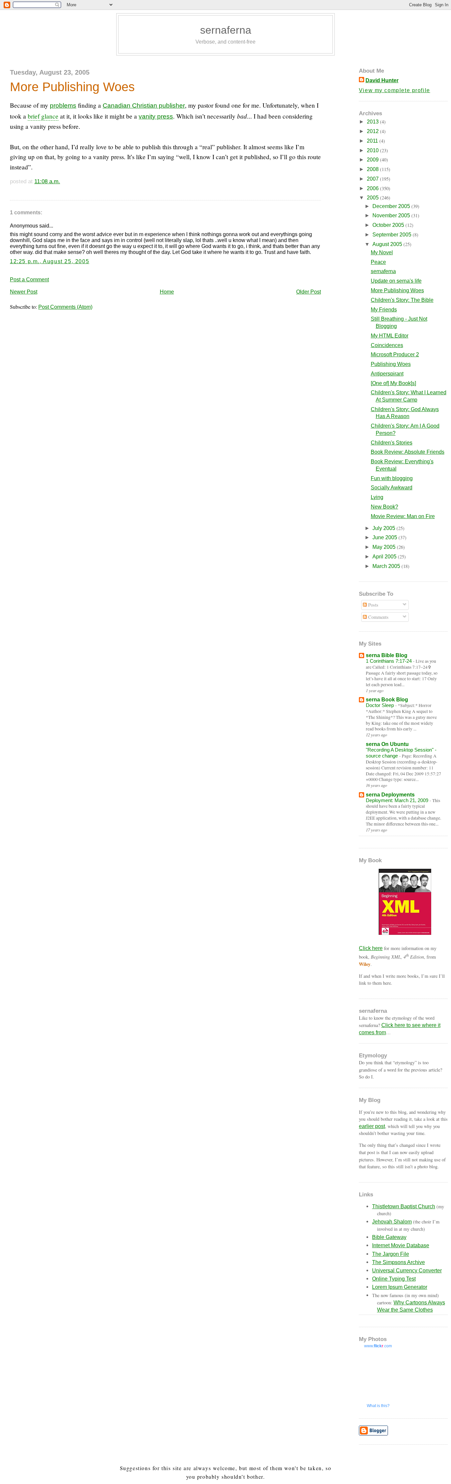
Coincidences (387, 345)
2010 (373, 150)
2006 (373, 188)
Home (167, 292)
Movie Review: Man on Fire (403, 516)
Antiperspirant (387, 373)
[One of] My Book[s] (393, 383)
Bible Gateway (389, 1237)
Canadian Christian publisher (144, 105)
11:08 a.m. (47, 181)
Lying (377, 497)
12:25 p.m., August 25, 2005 (49, 261)
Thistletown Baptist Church (403, 1206)
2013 (373, 121)
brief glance (43, 116)
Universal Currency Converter (407, 1270)
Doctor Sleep (380, 705)
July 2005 (384, 528)
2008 (373, 169)
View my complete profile (394, 90)
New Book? (384, 507)
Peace (378, 262)
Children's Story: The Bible (402, 300)
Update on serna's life (396, 281)
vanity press (156, 116)
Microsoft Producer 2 (395, 354)
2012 (373, 131)
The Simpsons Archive (398, 1262)
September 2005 (392, 234)
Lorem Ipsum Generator (399, 1287)
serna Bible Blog (386, 655)
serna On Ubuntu (387, 744)
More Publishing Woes (72, 87)
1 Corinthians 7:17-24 (389, 661)
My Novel (382, 252)
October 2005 (388, 225)
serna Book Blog (387, 699)
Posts (372, 605)
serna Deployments (390, 794)
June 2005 (385, 537)
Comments (378, 617)
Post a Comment (29, 279)
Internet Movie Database (400, 1245)
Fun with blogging (392, 478)
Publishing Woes (391, 364)
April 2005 (385, 556)
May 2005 (384, 547)
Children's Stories (391, 442)
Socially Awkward (391, 487)
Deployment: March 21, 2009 (398, 800)
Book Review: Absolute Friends (407, 452)
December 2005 (391, 206)
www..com (378, 1346)
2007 (373, 179)
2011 (373, 141)
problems (63, 105)
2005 (373, 197)
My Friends (384, 309)
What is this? (378, 1405)
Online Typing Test (394, 1279)
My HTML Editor (389, 335)
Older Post (308, 292)
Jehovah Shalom (392, 1221)
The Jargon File (390, 1254)
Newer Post (23, 292)
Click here (371, 948)
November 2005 (391, 215)
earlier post (372, 1126)
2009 (373, 159)
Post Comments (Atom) (65, 307)
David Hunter (382, 80)
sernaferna (225, 30)
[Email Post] (62, 181)
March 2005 (386, 566)
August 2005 (387, 244)
